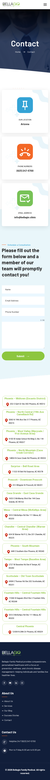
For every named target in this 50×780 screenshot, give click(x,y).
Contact (8, 720)
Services (8, 706)
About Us (8, 701)
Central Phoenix (25, 626)
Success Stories (11, 715)
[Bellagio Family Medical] (11, 4)
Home (18, 51)
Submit (20, 356)
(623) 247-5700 (25, 170)
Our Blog (8, 710)
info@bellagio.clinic (25, 217)
